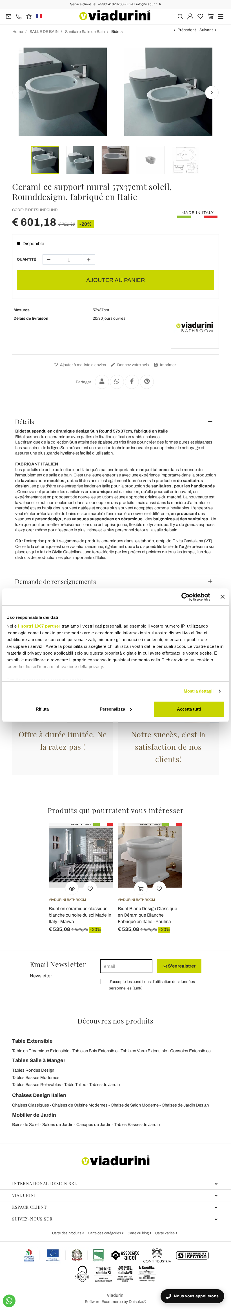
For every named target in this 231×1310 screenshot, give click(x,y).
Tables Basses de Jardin (137, 1124)
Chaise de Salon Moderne (135, 1105)
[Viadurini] (115, 15)
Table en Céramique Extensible (40, 1051)
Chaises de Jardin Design (185, 1105)
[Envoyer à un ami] (102, 382)
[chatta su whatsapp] (9, 1301)
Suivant (206, 30)
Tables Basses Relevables (36, 1084)
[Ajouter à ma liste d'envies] (90, 888)
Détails (24, 421)
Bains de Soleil (25, 1124)
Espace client (29, 1207)
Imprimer (167, 365)
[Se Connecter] (190, 16)
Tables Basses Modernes (35, 1077)
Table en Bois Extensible (94, 1051)
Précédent (186, 30)
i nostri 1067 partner (39, 626)
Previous (19, 92)
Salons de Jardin (57, 1124)
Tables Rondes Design (33, 1070)
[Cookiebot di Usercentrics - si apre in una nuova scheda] (185, 597)
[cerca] (180, 16)
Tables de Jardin (104, 1084)
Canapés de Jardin (93, 1124)
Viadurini (24, 1195)
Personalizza (112, 709)
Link (137, 988)
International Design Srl (44, 1183)
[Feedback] (29, 16)
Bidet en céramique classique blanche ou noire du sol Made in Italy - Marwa (80, 915)
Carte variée (165, 1233)
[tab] (115, 422)
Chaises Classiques (30, 1105)
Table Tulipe (75, 1084)
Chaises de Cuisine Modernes (80, 1105)
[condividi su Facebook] (132, 382)
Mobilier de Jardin (34, 1115)
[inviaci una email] (9, 16)
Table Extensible (32, 1041)
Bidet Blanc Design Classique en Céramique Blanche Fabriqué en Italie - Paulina (147, 915)
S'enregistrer (181, 966)
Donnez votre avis (132, 365)
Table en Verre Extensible (144, 1051)
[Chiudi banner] (223, 597)
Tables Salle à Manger (38, 1060)
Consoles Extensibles (190, 1051)
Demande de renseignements (55, 581)
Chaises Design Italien (39, 1095)
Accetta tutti (189, 709)
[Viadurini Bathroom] (195, 327)
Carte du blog (139, 1233)
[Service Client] (19, 16)
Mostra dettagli (199, 691)
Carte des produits (67, 1233)
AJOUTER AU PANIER (115, 280)
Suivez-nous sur (32, 1219)
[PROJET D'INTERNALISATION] (64, 1255)
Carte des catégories (105, 1233)
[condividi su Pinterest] (147, 382)
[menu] (221, 16)
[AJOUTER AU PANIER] (141, 888)
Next (212, 92)
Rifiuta (42, 709)
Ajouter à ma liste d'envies (82, 365)
